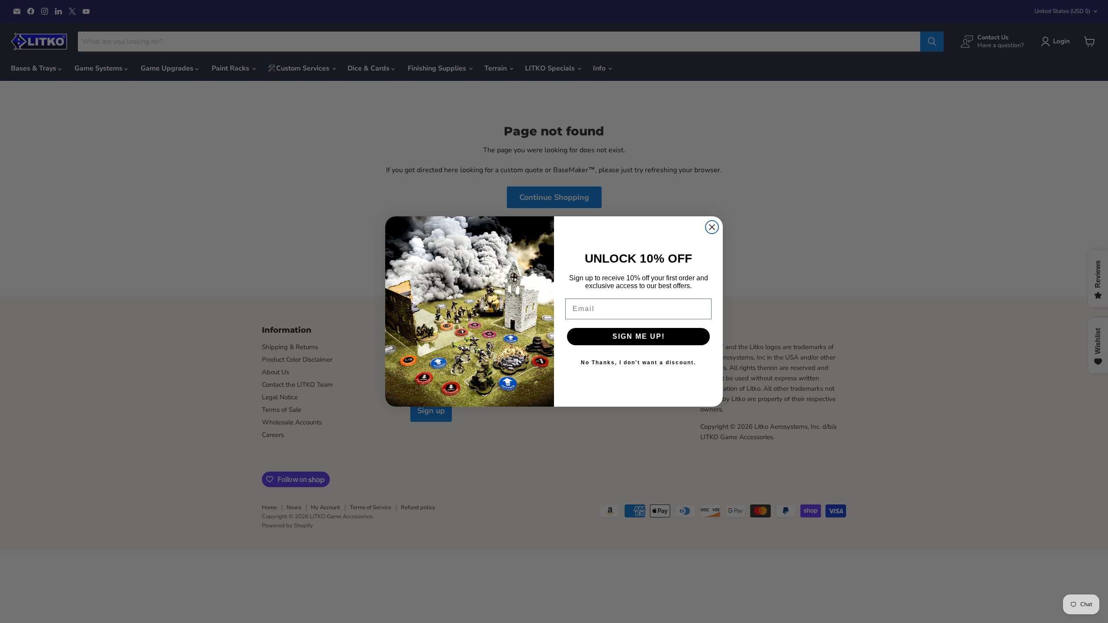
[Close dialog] (711, 227)
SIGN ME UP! (638, 336)
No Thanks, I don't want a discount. (638, 363)
